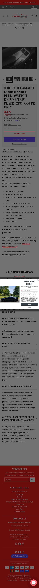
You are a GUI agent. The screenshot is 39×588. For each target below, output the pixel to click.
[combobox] (22, 290)
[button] (33, 582)
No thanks (29, 307)
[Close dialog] (38, 280)
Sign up (29, 304)
